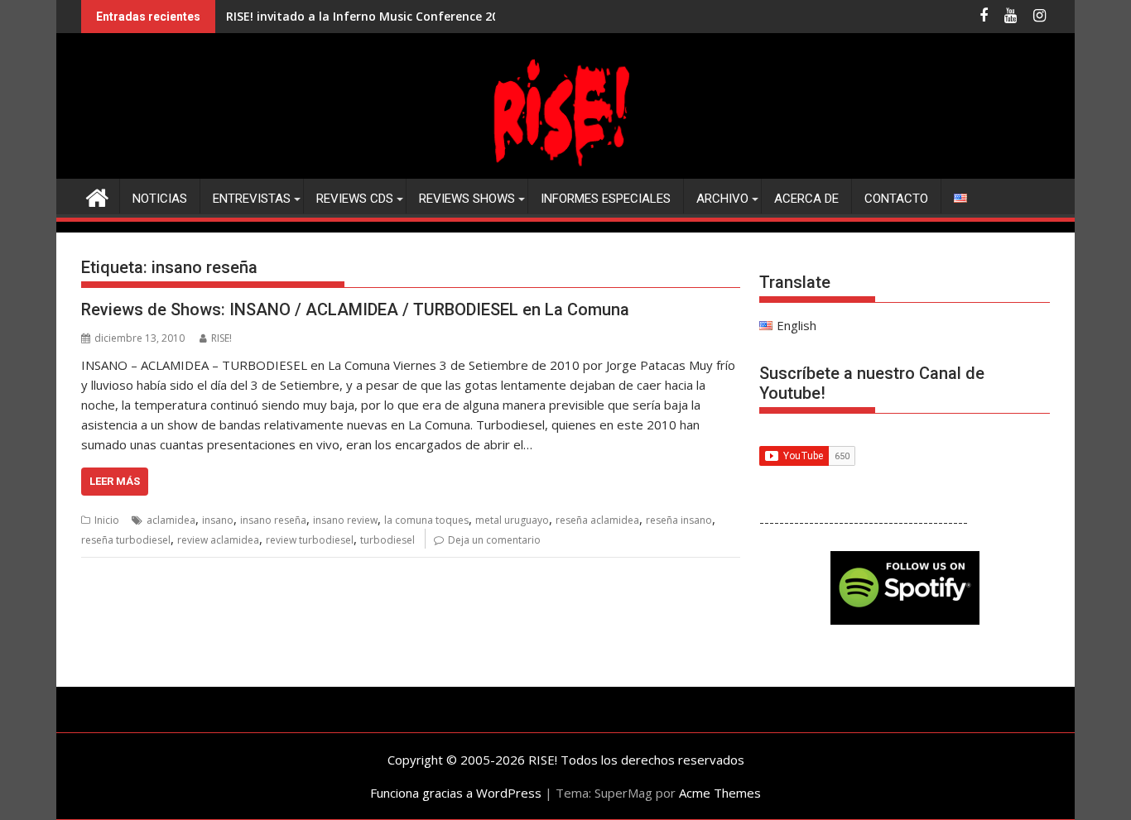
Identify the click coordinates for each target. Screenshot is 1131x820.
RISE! (221, 338)
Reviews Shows (467, 198)
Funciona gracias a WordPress (455, 792)
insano (217, 520)
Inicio (106, 520)
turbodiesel (387, 540)
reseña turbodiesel (126, 540)
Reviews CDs (354, 198)
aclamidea (171, 520)
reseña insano (679, 520)
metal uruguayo (512, 520)
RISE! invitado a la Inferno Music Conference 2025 (369, 16)
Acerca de (806, 198)
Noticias (159, 198)
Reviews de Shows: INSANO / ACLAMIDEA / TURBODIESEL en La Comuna (355, 309)
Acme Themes (720, 792)
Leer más (114, 481)
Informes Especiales (606, 198)
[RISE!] (565, 169)
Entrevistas (252, 198)
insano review (345, 520)
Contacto (896, 198)
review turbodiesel (310, 540)
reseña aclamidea (597, 520)
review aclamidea (218, 540)
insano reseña (273, 520)
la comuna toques (426, 520)
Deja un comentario (494, 540)
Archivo (722, 198)
